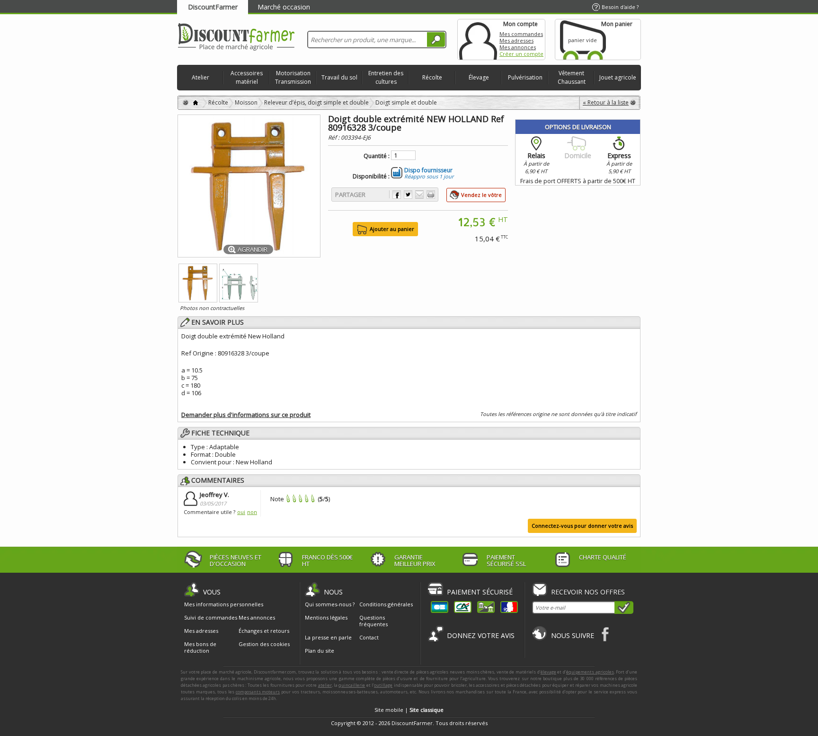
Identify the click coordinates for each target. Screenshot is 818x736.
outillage (383, 685)
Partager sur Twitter (408, 194)
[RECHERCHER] (436, 39)
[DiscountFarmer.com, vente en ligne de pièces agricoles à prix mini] (236, 37)
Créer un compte (521, 53)
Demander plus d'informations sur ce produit (246, 414)
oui (241, 511)
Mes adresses (516, 40)
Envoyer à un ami (419, 194)
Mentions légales (326, 617)
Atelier (200, 77)
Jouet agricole (617, 77)
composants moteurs (258, 692)
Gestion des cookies (264, 644)
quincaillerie (351, 685)
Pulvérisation (525, 77)
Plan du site (319, 650)
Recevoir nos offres (588, 591)
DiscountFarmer (213, 6)
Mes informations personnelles (223, 604)
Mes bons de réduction (200, 647)
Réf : (334, 137)
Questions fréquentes (373, 621)
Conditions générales (386, 604)
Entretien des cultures (385, 77)
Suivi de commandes (210, 617)
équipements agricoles (590, 672)
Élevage (479, 77)
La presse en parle (328, 637)
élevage (548, 672)
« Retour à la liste (606, 102)
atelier (325, 685)
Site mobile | (409, 709)
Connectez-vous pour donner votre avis (582, 525)
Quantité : (377, 156)
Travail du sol (339, 77)
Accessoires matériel (247, 77)
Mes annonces (517, 47)
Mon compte (478, 39)
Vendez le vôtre (481, 194)
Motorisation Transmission (293, 77)
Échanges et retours (264, 631)
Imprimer (431, 194)
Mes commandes (521, 33)
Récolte (432, 77)
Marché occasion (284, 6)
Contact (369, 637)
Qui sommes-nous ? (330, 604)
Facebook (605, 634)
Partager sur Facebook (396, 194)
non (252, 511)
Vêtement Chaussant (572, 77)
